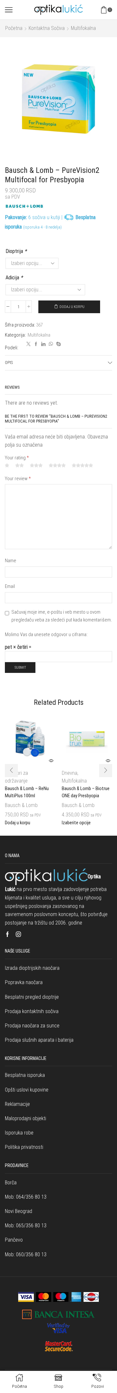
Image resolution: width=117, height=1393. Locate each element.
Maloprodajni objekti (25, 1118)
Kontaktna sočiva (47, 28)
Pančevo (14, 1240)
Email (10, 586)
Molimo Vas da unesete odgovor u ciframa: (46, 634)
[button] (11, 770)
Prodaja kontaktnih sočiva (31, 1011)
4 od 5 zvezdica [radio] (57, 465)
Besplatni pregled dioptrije (32, 997)
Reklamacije (17, 1104)
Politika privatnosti (24, 1147)
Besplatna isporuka (25, 1075)
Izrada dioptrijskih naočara (32, 968)
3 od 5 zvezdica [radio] (36, 465)
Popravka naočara (24, 982)
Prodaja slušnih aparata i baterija (39, 1040)
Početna (13, 28)
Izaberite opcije (76, 823)
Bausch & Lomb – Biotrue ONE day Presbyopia (86, 792)
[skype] (58, 344)
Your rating (17, 458)
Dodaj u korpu (71, 307)
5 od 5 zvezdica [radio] (82, 465)
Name (10, 561)
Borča (11, 1182)
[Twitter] (28, 344)
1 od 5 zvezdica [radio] (7, 465)
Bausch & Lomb (21, 805)
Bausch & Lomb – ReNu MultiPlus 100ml (27, 792)
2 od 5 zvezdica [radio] (19, 465)
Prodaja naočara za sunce (32, 1026)
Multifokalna (83, 28)
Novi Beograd (18, 1211)
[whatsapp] (51, 344)
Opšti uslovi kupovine (26, 1090)
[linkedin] (43, 344)
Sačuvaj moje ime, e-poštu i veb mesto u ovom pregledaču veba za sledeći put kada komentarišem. (61, 616)
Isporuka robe (19, 1133)
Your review (18, 478)
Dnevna (69, 773)
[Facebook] (36, 344)
